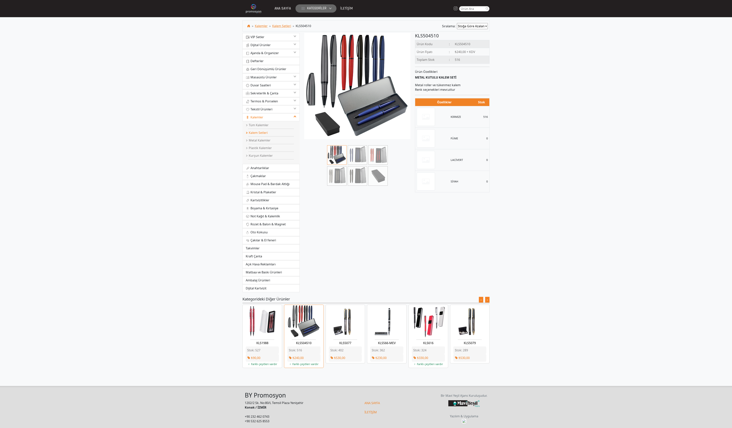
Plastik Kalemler (260, 148)
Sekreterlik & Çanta (264, 93)
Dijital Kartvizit (256, 288)
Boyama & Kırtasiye (264, 208)
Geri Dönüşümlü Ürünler (268, 69)
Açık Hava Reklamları (261, 264)
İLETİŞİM (370, 412)
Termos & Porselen (264, 101)
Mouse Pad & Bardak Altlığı (270, 184)
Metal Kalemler (259, 140)
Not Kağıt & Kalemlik (265, 216)
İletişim (346, 8)
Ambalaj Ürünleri (258, 280)
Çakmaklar (258, 176)
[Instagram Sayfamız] (456, 8)
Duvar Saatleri (260, 85)
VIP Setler (257, 37)
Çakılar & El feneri (263, 240)
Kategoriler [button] (316, 8)
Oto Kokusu (259, 232)
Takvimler (253, 248)
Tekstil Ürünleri (261, 109)
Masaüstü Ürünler (263, 77)
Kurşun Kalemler (260, 155)
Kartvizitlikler (259, 200)
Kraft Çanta (254, 256)
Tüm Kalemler (258, 125)
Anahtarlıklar (259, 168)
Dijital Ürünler (260, 45)
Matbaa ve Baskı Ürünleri (264, 272)
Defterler (257, 61)
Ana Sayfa (282, 8)
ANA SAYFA (372, 403)
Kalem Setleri (281, 26)
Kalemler (261, 26)
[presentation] (481, 300)
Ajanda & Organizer (264, 53)
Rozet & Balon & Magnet (268, 224)
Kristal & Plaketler (263, 192)
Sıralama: (449, 26)
